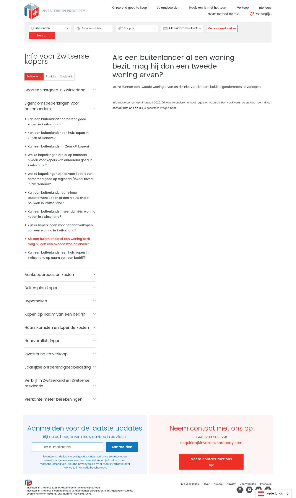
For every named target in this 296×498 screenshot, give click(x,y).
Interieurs (265, 8)
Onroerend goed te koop (129, 8)
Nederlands (275, 493)
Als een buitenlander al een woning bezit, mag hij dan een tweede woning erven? (59, 241)
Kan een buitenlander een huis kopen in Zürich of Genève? (58, 135)
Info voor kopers (190, 484)
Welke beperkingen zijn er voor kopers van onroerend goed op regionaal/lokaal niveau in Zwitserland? (61, 179)
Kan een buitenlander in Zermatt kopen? (59, 146)
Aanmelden (121, 447)
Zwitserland (34, 77)
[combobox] (273, 494)
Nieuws (218, 484)
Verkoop (243, 8)
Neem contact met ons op (211, 462)
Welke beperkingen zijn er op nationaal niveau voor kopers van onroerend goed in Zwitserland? (60, 160)
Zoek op (42, 36)
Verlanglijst (263, 14)
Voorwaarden (248, 484)
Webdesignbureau (89, 488)
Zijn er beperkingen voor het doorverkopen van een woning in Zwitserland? (60, 228)
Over (207, 484)
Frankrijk (51, 77)
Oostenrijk (66, 77)
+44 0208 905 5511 (211, 437)
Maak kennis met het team (208, 8)
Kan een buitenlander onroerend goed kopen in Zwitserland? (57, 122)
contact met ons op (125, 108)
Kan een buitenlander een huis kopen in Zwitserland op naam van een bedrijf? (58, 255)
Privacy (231, 484)
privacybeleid (86, 464)
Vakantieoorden (168, 8)
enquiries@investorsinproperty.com (211, 443)
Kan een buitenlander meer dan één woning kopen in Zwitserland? (61, 214)
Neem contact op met (223, 14)
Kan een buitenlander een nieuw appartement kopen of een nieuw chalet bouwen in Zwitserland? (58, 198)
